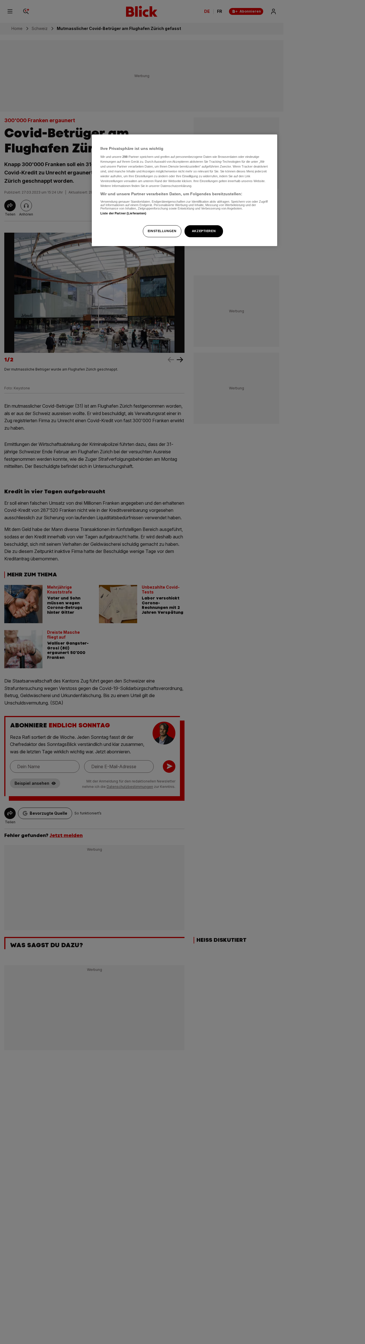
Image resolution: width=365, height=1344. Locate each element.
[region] (184, 190)
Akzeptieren (204, 231)
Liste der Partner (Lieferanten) (123, 213)
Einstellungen (162, 231)
